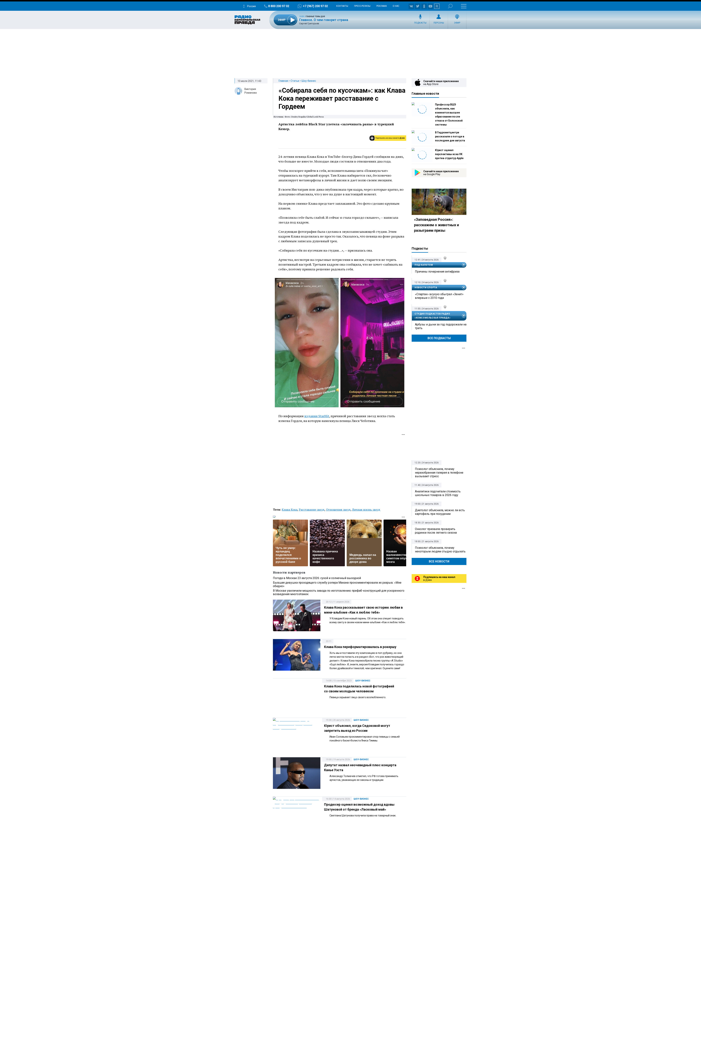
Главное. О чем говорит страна (323, 20)
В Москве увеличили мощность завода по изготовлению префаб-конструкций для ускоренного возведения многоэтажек (338, 592)
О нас (396, 6)
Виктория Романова (250, 91)
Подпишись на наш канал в (390, 138)
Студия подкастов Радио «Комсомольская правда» (432, 316)
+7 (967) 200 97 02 (315, 6)
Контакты (342, 6)
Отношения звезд (338, 510)
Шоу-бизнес (309, 80)
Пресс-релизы (362, 6)
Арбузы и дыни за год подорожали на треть (440, 326)
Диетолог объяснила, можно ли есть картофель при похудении (440, 512)
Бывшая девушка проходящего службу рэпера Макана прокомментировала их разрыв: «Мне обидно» (337, 584)
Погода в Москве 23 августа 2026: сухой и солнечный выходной (317, 578)
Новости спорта (426, 287)
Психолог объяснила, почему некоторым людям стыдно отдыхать (440, 549)
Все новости (439, 561)
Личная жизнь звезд (366, 510)
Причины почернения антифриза (437, 271)
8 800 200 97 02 (278, 6)
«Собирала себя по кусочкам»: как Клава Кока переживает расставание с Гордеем (342, 98)
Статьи (295, 80)
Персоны (439, 23)
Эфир (457, 23)
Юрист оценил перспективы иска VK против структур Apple (449, 154)
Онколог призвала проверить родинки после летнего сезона (436, 530)
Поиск (450, 6)
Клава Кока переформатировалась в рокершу (360, 647)
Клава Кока (289, 510)
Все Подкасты (439, 338)
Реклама (381, 6)
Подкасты (420, 23)
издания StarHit (316, 416)
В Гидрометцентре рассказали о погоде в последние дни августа (450, 136)
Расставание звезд (312, 510)
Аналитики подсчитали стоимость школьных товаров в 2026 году (438, 493)
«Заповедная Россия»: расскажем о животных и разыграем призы (436, 225)
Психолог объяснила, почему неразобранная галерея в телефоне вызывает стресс (439, 472)
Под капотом (424, 265)
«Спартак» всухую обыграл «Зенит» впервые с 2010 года (439, 296)
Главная (283, 80)
